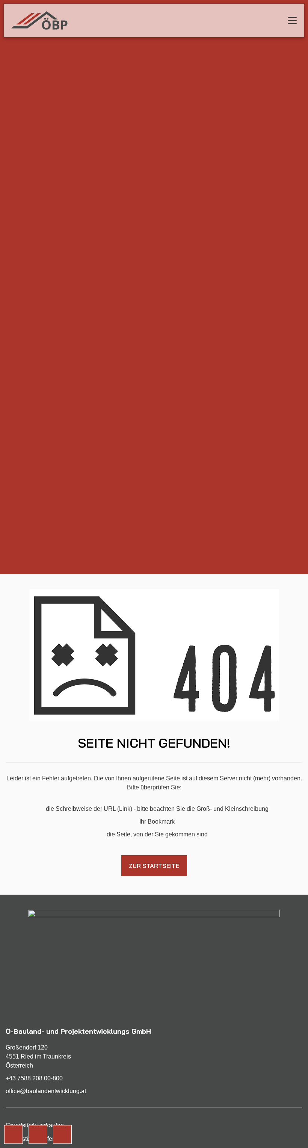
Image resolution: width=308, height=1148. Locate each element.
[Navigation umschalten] (292, 20)
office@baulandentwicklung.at (46, 1091)
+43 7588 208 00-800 (34, 1078)
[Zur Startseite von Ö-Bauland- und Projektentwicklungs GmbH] (39, 20)
